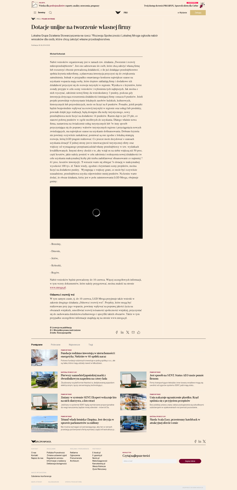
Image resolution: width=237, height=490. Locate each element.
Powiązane (37, 344)
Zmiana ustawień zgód (57, 455)
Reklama (74, 453)
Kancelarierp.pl (98, 464)
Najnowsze (74, 344)
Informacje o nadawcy (56, 461)
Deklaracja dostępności (57, 464)
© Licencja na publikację (61, 327)
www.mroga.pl (58, 287)
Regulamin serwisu (55, 458)
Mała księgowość (99, 461)
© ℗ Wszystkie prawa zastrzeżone (65, 330)
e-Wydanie (182, 13)
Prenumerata (76, 458)
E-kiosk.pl (96, 453)
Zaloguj (198, 13)
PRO (126, 12)
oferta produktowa (73, 482)
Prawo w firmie (48, 19)
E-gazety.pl (97, 455)
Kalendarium (53, 482)
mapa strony (36, 482)
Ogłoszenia (75, 455)
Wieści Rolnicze (99, 466)
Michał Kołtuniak (57, 54)
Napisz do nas (37, 458)
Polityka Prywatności (56, 453)
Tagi (90, 344)
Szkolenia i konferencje (41, 476)
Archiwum (74, 461)
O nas (33, 453)
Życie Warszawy (99, 469)
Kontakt (34, 455)
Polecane (56, 344)
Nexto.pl (95, 458)
